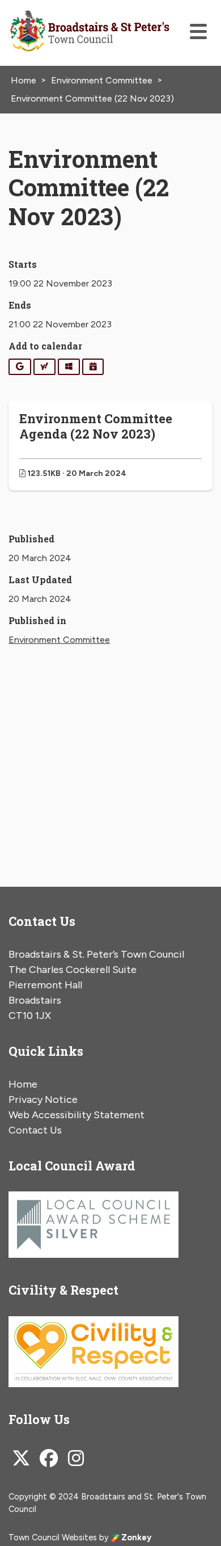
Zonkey (135, 1537)
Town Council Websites (52, 1537)
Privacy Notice (43, 1099)
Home (22, 1084)
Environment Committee (59, 639)
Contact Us (35, 1130)
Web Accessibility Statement (76, 1115)
